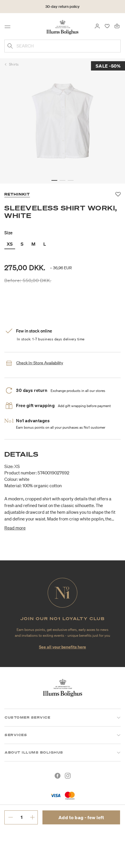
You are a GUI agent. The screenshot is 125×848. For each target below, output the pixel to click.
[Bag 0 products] (117, 25)
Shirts (14, 64)
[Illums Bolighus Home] (62, 26)
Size (8, 232)
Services (16, 735)
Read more (15, 528)
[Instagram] (68, 776)
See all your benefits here (62, 647)
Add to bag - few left (81, 817)
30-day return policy (62, 6)
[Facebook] (57, 776)
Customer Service (27, 717)
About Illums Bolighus (34, 752)
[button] (54, 180)
